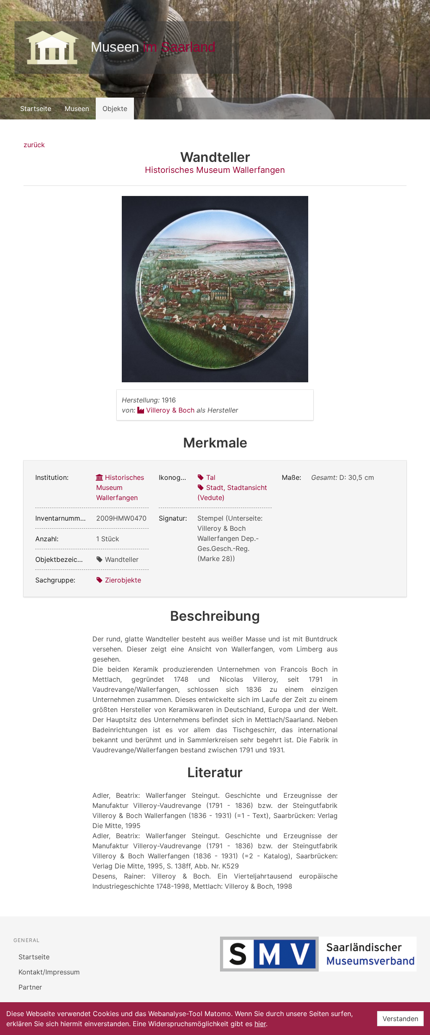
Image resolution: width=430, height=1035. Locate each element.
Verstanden (400, 1018)
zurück (34, 144)
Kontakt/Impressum (49, 972)
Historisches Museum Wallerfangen (215, 170)
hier (260, 1023)
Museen (77, 108)
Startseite (35, 108)
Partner (30, 987)
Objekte (114, 108)
